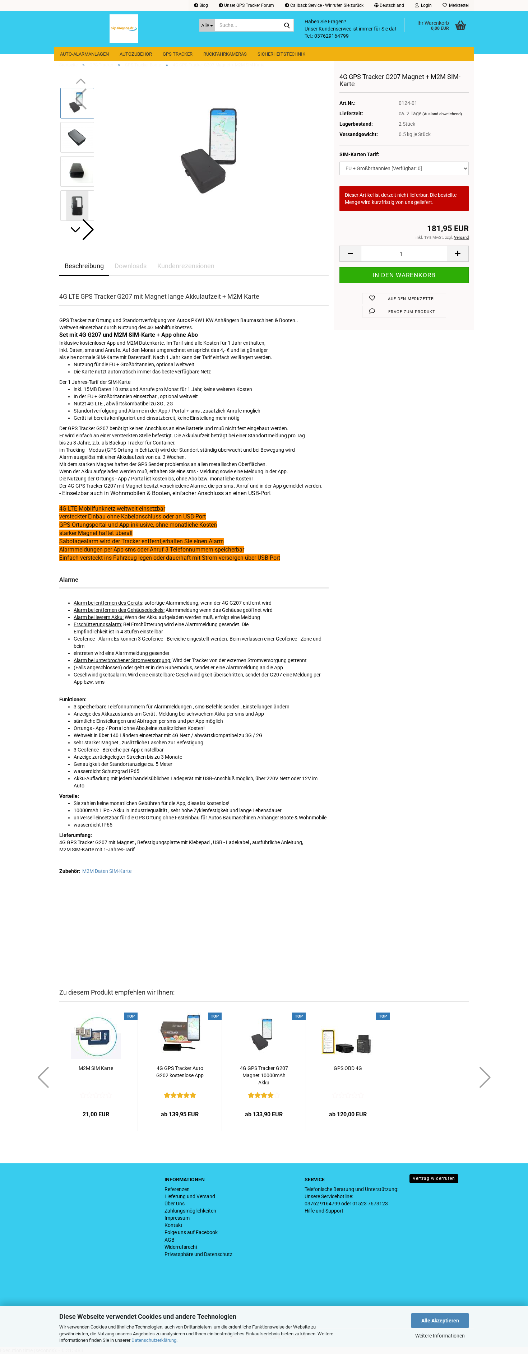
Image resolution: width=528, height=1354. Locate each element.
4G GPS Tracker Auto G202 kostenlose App (180, 1071)
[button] (389, 5)
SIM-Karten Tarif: (359, 154)
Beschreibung (84, 266)
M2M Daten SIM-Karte (106, 871)
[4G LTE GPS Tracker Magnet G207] (214, 154)
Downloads (131, 266)
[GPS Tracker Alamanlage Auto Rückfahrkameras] (124, 29)
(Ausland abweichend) (442, 114)
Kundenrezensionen (185, 266)
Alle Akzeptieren (440, 1320)
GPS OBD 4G (348, 1068)
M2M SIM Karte (96, 1068)
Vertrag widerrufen (434, 1178)
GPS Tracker (178, 54)
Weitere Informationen (440, 1336)
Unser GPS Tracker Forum (248, 5)
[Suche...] (287, 25)
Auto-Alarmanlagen (84, 54)
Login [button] (425, 5)
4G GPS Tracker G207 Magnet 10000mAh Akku (264, 1075)
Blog (203, 5)
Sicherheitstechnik (281, 54)
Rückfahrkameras (225, 54)
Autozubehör (136, 54)
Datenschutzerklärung (153, 1340)
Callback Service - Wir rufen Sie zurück (326, 5)
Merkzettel (458, 5)
